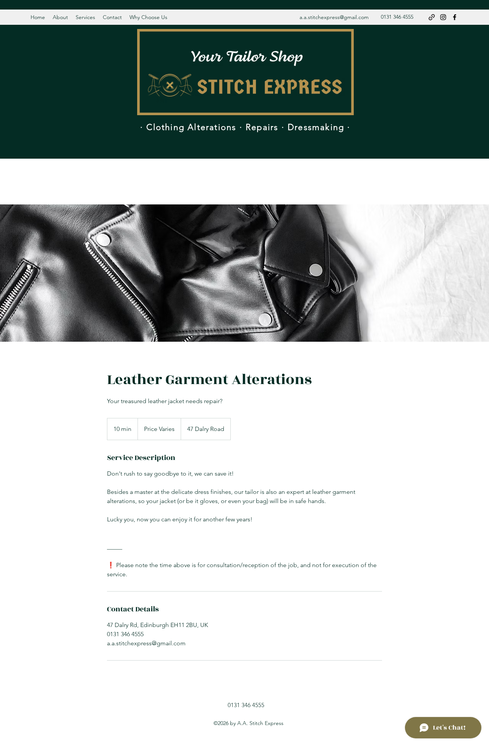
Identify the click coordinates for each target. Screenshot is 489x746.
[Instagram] (443, 17)
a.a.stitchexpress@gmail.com (334, 17)
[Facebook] (454, 17)
